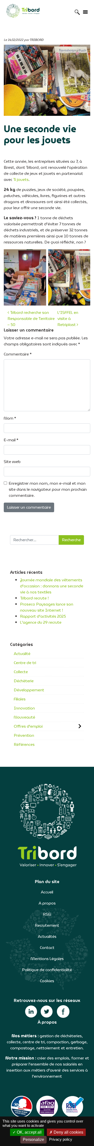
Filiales (20, 699)
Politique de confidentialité (47, 970)
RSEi (47, 914)
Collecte (21, 672)
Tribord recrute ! (34, 598)
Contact (47, 947)
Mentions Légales (47, 959)
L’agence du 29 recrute (40, 622)
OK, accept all (29, 1132)
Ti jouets (21, 179)
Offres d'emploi (28, 726)
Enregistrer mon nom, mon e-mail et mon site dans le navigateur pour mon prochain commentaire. (48, 489)
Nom (10, 418)
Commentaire (18, 354)
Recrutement (47, 925)
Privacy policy (60, 1139)
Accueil (47, 892)
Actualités (47, 936)
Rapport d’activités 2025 (43, 616)
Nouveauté (24, 717)
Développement (29, 690)
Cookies (47, 981)
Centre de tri (25, 663)
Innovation (24, 708)
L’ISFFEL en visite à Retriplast (67, 318)
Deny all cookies (68, 1132)
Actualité (22, 653)
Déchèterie (24, 681)
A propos (47, 903)
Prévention (24, 735)
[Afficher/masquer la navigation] (85, 12)
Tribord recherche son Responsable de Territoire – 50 (31, 318)
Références (24, 744)
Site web (12, 462)
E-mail (11, 440)
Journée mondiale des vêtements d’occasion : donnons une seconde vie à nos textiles (51, 586)
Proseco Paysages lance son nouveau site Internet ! (46, 607)
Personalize (33, 1139)
